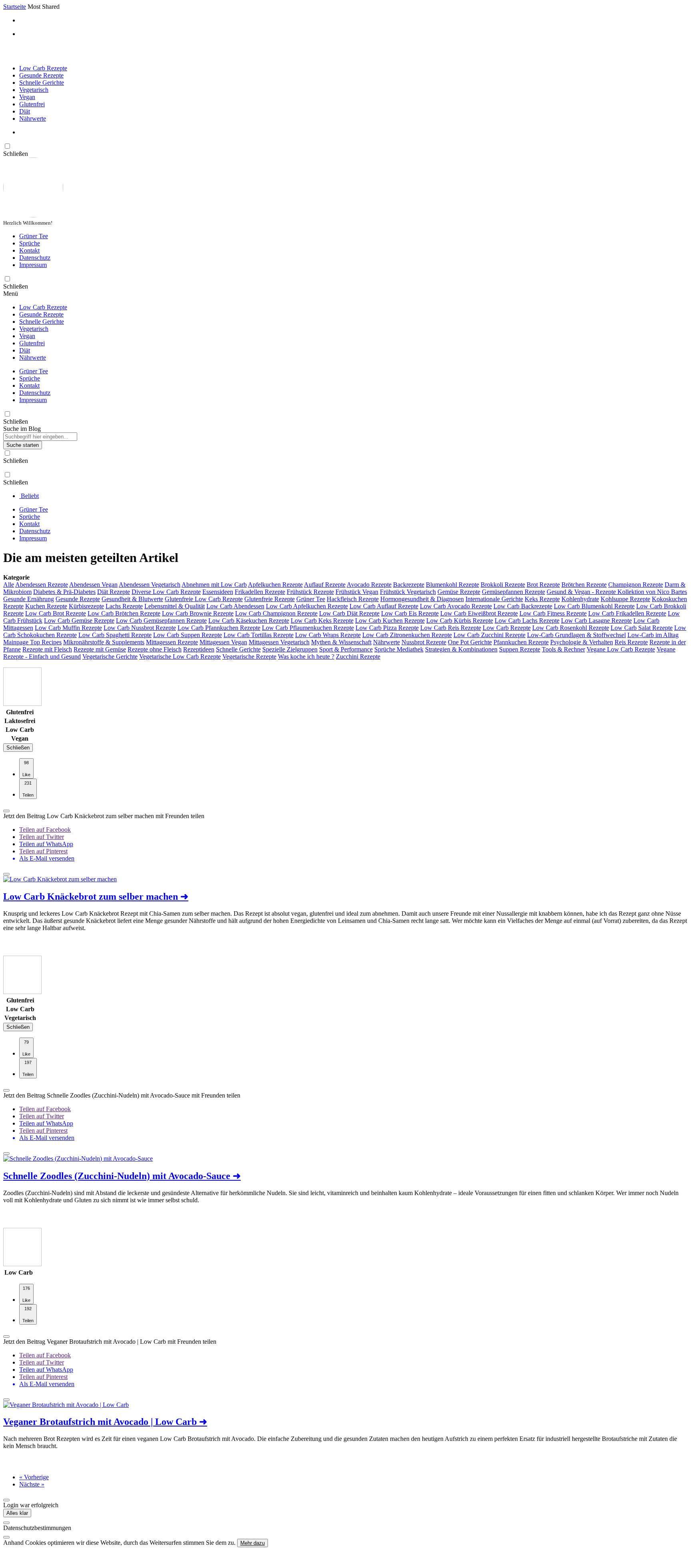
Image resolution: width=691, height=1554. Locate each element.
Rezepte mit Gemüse (100, 649)
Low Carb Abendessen (235, 606)
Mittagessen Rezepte (172, 642)
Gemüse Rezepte (458, 591)
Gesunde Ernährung (28, 599)
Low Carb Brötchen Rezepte (124, 613)
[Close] (6, 1523)
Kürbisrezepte (86, 606)
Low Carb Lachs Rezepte (527, 620)
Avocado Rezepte (369, 584)
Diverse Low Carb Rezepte (166, 591)
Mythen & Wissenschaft (341, 642)
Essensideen (217, 591)
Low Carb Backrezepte (522, 606)
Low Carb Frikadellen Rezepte (627, 613)
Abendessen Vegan (93, 584)
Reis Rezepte (631, 642)
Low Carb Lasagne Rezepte (596, 620)
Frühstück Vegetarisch (408, 591)
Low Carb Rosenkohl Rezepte (570, 627)
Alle (8, 584)
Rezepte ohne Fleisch (155, 649)
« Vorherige (34, 1477)
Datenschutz (34, 257)
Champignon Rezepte (635, 584)
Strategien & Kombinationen (461, 649)
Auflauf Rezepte (325, 584)
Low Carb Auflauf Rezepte (383, 606)
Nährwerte (32, 118)
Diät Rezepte (113, 591)
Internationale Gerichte (494, 599)
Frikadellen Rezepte (260, 591)
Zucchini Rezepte (358, 656)
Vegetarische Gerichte (110, 656)
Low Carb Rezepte (43, 68)
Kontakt (29, 250)
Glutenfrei (32, 104)
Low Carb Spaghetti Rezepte (115, 635)
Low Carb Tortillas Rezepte (259, 635)
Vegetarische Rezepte (249, 656)
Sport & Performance (346, 649)
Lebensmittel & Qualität (174, 606)
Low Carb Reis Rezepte (450, 627)
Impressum (33, 264)
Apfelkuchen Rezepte (275, 584)
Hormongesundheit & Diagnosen (422, 599)
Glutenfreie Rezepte (269, 599)
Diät (24, 111)
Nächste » (31, 1484)
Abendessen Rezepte (41, 584)
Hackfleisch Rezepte (353, 599)
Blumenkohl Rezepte (452, 584)
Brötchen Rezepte (584, 584)
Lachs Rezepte (124, 606)
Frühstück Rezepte (310, 591)
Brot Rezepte (543, 584)
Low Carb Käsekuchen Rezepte (248, 620)
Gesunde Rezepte (41, 75)
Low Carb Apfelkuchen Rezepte (307, 606)
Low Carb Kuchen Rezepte (390, 620)
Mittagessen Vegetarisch (279, 642)
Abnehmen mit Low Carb (214, 584)
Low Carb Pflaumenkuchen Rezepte (308, 627)
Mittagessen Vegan (223, 642)
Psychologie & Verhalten (581, 642)
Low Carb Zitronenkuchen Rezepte (407, 635)
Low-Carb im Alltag (653, 635)
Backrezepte (408, 584)
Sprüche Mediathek (398, 649)
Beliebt (29, 495)
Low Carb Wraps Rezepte (328, 635)
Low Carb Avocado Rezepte (456, 606)
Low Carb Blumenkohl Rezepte (594, 606)
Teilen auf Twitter (41, 836)
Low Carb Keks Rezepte (322, 620)
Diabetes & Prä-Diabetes (64, 591)
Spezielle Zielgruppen (290, 649)
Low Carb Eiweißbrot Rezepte (479, 613)
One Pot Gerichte (470, 642)
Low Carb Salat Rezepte (642, 627)
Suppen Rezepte (519, 649)
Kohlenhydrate (580, 599)
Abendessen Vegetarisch (149, 584)
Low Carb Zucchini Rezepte (489, 635)
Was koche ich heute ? (306, 656)
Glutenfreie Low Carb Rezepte (204, 599)
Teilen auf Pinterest (43, 851)
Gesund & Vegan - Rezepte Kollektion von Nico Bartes (617, 591)
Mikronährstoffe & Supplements (103, 642)
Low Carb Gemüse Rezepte (79, 620)
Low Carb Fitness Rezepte (553, 613)
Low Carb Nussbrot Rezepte (140, 627)
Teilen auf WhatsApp (46, 844)
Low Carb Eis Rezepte (410, 613)
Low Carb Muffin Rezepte (68, 627)
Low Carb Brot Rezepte (55, 613)
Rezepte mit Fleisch (47, 649)
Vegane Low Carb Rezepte (621, 649)
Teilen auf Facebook (45, 829)
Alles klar (17, 1513)
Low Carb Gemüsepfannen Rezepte (161, 620)
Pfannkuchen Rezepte (521, 642)
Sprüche (29, 243)
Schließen (18, 748)
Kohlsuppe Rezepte (625, 599)
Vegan (27, 97)
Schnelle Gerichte (41, 82)
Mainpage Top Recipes (32, 642)
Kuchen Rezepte (46, 606)
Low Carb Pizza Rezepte (387, 627)
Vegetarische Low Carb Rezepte (180, 656)
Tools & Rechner (563, 649)
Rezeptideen (198, 649)
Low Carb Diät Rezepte (349, 613)
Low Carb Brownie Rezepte (198, 613)
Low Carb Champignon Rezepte (276, 613)
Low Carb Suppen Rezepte (187, 635)
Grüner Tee (33, 236)
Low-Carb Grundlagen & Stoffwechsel (576, 635)
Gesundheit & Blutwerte (132, 599)
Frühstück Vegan (357, 591)
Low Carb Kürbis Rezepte (459, 620)
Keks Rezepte (542, 599)
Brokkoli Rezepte (503, 584)
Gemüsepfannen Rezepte (513, 591)
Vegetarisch (33, 89)
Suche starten (22, 445)
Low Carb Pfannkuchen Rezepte (219, 627)
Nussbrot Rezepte (423, 642)
